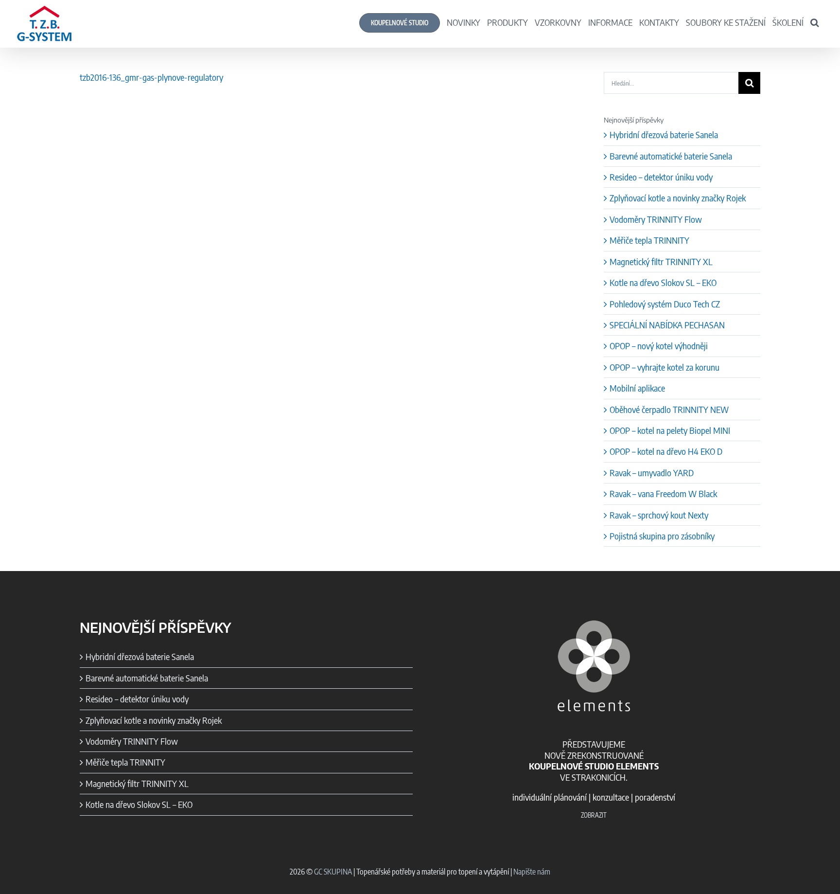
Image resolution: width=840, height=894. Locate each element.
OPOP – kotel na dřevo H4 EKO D (666, 451)
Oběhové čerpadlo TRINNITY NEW (669, 409)
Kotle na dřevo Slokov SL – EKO (663, 282)
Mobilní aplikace (637, 387)
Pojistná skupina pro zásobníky (662, 535)
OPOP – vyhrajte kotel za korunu (664, 367)
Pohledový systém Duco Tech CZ (665, 303)
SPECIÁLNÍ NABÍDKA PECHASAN (667, 324)
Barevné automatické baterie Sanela (671, 155)
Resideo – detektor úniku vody (661, 176)
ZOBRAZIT (594, 815)
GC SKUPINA (333, 871)
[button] (814, 22)
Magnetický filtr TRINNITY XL (661, 261)
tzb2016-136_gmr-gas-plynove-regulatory (151, 77)
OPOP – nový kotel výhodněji (659, 345)
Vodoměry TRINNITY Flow (656, 219)
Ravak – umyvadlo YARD (652, 472)
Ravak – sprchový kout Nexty (659, 514)
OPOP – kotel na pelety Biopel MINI (670, 430)
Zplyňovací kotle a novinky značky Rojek (678, 197)
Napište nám (531, 871)
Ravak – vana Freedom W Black (663, 493)
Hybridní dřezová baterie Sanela (664, 134)
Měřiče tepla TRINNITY (649, 240)
